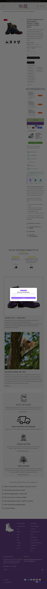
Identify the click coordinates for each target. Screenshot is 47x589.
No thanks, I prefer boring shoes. (16, 299)
